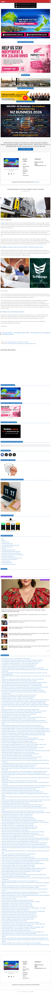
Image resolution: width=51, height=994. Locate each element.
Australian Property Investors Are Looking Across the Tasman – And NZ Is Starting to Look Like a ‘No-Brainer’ (25, 699)
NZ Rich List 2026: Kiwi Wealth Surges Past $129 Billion (14, 873)
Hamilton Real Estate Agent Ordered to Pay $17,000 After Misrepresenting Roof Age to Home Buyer (23, 720)
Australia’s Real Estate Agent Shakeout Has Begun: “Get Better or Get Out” (18, 766)
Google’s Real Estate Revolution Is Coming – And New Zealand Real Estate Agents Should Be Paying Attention (26, 895)
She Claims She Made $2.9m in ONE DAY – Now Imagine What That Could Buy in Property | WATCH (23, 703)
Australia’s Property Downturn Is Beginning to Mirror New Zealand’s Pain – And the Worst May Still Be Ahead (26, 750)
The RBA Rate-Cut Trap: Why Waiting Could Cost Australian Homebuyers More (19, 664)
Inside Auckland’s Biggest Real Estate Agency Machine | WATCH (16, 876)
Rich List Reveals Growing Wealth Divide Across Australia (14, 920)
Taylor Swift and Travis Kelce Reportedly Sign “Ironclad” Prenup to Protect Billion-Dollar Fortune (23, 835)
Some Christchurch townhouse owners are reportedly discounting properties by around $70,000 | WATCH (25, 858)
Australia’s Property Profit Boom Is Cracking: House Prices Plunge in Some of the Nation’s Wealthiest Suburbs (26, 731)
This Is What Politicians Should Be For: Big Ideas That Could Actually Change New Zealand (22, 684)
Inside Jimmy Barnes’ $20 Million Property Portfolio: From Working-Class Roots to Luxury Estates (23, 747)
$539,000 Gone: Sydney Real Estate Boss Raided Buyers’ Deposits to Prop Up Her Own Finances (23, 679)
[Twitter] (11, 174)
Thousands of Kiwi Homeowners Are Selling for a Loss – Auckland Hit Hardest (19, 719)
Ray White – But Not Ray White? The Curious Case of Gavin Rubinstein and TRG (19, 680)
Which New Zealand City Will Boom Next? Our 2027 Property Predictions (18, 817)
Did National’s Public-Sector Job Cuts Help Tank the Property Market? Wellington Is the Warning (23, 690)
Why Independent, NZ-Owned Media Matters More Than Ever (15, 803)
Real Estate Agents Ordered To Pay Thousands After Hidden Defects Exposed (19, 933)
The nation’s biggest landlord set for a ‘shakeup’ (18, 342)
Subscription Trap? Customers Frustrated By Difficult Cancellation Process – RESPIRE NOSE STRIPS (23, 924)
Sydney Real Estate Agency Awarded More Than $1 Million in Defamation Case (19, 749)
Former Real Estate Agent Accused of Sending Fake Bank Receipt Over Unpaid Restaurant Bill (22, 792)
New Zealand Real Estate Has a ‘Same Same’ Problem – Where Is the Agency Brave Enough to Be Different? (25, 704)
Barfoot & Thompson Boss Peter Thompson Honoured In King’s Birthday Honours (20, 916)
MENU (3, 2)
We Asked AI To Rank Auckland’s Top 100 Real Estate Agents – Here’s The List (19, 914)
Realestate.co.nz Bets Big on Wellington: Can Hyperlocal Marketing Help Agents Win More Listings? (23, 734)
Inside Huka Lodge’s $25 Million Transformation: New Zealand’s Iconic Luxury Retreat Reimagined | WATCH (25, 728)
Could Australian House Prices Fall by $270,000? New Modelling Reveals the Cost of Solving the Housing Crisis (26, 785)
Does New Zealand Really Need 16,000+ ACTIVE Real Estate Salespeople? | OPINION (20, 887)
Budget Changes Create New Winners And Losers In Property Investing (17, 906)
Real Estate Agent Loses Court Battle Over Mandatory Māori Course (21, 343)
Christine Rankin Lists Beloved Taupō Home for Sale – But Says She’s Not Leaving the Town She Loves (24, 744)
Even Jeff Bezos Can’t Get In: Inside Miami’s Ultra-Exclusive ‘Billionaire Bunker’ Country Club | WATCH (24, 711)
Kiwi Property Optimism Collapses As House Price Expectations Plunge (17, 900)
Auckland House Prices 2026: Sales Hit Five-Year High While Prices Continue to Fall (20, 833)
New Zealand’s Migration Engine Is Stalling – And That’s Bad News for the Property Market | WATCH (24, 773)
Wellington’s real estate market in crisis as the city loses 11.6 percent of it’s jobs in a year (22, 247)
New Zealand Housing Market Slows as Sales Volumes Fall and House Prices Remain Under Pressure (24, 885)
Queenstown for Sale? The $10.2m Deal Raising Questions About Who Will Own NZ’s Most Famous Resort (25, 687)
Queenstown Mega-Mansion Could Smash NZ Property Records (16, 855)
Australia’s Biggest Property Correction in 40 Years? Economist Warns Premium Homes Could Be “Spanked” (25, 763)
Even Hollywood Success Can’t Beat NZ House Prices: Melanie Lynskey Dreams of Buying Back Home (24, 701)
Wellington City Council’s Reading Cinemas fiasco (13, 312)
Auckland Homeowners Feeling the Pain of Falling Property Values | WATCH (18, 866)
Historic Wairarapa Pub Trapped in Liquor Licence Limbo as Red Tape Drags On (19, 758)
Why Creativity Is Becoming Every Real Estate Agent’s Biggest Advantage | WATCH (20, 827)
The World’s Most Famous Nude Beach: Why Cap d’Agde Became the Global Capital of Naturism (23, 820)
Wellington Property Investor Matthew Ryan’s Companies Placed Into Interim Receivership (22, 757)
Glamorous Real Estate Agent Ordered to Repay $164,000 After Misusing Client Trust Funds (22, 869)
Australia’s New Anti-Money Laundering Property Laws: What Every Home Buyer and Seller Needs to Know (25, 846)
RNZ (6, 326)
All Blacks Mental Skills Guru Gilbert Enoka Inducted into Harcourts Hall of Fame (19, 780)
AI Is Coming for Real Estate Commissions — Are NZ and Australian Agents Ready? (20, 663)
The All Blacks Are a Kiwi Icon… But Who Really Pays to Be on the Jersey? (18, 825)
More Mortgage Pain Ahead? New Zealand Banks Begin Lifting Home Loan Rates (19, 746)
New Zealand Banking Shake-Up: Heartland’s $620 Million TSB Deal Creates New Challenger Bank (23, 911)
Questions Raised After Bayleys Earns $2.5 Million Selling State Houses (17, 741)
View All (48, 650)
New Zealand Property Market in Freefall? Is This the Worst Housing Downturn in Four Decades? (23, 739)
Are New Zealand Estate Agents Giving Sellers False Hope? (14, 736)
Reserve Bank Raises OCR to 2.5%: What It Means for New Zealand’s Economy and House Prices (23, 811)
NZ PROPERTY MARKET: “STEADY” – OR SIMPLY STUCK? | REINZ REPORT (17, 698)
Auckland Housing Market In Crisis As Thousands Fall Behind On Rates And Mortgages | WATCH (23, 927)
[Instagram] (14, 174)
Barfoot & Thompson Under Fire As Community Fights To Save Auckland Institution (20, 893)
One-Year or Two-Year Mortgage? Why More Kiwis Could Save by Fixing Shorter (19, 742)
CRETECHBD (36, 182)
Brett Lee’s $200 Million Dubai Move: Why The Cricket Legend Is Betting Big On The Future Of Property (24, 892)
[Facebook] (9, 174)
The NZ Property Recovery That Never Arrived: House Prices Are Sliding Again (19, 714)
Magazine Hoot (24, 991)
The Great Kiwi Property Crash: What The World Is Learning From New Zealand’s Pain (20, 922)
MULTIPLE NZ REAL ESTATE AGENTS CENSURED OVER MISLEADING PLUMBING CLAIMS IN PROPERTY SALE (25, 938)
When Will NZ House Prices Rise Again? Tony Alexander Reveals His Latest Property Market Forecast (24, 844)
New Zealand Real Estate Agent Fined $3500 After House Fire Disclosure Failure (19, 765)
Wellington (3, 223)
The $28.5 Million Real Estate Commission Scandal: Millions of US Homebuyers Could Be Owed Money (24, 682)
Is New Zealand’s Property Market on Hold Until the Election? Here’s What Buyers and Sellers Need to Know (25, 838)
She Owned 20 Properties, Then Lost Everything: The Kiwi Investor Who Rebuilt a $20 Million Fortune (24, 874)
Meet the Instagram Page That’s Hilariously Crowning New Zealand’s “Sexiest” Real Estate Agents (23, 831)
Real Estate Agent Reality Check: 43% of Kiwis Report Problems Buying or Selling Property (21, 712)
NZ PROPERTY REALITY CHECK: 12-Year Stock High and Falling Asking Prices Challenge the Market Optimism (25, 730)
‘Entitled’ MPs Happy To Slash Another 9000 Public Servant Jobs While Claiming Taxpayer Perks (22, 931)
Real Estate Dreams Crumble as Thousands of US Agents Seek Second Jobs (18, 865)
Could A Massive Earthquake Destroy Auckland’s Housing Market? (16, 930)
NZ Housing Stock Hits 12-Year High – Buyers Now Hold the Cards (16, 715)
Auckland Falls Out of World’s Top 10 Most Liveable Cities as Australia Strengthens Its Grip (22, 801)
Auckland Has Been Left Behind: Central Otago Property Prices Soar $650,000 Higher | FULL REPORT (24, 908)
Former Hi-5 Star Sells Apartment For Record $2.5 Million (14, 897)
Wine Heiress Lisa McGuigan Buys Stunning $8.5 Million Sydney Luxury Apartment (20, 738)
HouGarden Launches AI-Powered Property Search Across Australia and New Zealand (21, 790)
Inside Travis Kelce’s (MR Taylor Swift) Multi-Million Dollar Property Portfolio (18, 854)
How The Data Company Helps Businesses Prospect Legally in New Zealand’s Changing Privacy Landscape (25, 839)
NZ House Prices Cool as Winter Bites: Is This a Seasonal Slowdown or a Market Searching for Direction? (25, 771)
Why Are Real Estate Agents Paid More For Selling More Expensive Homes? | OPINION (21, 901)
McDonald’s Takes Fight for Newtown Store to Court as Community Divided (18, 752)
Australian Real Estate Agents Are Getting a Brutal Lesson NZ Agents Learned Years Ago (21, 661)
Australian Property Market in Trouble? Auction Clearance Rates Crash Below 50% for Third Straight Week (25, 822)
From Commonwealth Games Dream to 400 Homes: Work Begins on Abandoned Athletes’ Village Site (24, 868)
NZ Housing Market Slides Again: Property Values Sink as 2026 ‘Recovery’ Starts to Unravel (21, 725)
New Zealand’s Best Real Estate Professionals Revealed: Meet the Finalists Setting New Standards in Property (26, 812)
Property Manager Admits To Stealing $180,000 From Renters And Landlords (18, 928)
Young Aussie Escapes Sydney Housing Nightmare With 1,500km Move (17, 925)
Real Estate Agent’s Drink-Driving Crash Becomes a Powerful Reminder (17, 814)
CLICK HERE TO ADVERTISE (25, 149)
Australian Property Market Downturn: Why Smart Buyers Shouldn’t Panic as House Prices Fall (22, 804)
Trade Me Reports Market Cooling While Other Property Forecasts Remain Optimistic (20, 753)
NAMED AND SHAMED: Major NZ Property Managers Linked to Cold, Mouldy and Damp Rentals (23, 668)
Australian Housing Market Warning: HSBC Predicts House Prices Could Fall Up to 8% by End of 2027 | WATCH (26, 800)
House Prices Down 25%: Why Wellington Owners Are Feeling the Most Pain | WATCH (20, 862)
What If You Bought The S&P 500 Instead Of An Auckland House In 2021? (18, 919)
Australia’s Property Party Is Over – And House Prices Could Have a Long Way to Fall (20, 709)
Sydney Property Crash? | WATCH (9, 898)
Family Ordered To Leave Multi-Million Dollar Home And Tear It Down (17, 904)
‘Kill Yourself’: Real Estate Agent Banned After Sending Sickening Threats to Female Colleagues (22, 863)
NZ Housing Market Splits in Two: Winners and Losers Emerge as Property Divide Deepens (22, 806)
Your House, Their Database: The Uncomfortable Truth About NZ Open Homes (19, 695)
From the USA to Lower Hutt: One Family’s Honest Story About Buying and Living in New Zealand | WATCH (25, 860)
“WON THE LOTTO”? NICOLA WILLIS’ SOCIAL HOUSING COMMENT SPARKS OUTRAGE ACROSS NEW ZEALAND (25, 944)
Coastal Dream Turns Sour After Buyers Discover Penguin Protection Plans (18, 857)
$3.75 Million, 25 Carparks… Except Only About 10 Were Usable (16, 658)
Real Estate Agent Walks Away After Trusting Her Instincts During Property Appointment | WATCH (23, 787)
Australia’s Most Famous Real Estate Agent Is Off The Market (15, 909)
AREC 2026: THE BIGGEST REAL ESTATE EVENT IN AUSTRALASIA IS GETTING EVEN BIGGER (21, 943)
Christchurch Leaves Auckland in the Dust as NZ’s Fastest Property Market (18, 666)
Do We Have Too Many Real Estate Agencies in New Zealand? (15, 830)
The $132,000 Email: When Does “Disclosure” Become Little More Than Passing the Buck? (21, 688)
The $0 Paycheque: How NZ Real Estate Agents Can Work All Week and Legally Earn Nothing (22, 660)
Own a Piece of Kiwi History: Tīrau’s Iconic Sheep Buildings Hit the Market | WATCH (20, 841)
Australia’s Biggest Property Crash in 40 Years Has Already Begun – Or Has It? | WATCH (21, 871)
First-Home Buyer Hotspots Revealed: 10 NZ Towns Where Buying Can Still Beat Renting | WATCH (23, 726)
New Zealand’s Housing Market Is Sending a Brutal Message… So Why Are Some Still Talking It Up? (23, 733)
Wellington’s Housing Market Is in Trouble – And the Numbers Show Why (18, 823)
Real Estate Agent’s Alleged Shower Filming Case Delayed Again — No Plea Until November (22, 685)
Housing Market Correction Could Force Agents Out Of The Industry (17, 903)
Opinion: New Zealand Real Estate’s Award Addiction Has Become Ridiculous (19, 917)
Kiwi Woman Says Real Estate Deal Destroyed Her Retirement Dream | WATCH (19, 788)
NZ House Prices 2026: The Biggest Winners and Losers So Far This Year (17, 836)
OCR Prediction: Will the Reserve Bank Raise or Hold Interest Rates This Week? (19, 828)
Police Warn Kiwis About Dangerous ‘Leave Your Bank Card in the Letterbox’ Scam (20, 881)
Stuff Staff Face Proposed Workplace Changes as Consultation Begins (17, 755)
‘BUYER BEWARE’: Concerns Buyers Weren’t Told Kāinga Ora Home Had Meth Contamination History (24, 717)
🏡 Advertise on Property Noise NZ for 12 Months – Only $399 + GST (17, 815)
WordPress (32, 991)
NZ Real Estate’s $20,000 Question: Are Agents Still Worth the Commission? (18, 696)
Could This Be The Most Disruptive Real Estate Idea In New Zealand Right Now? (19, 912)
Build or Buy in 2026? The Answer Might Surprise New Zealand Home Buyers (19, 819)
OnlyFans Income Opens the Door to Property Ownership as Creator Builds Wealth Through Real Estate (24, 842)
